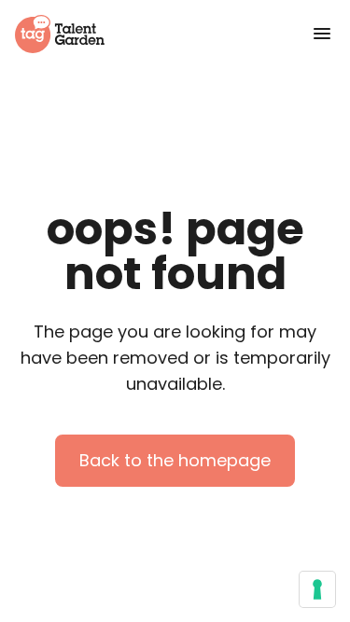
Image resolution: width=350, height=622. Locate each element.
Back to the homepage (175, 460)
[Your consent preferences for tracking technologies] (317, 589)
